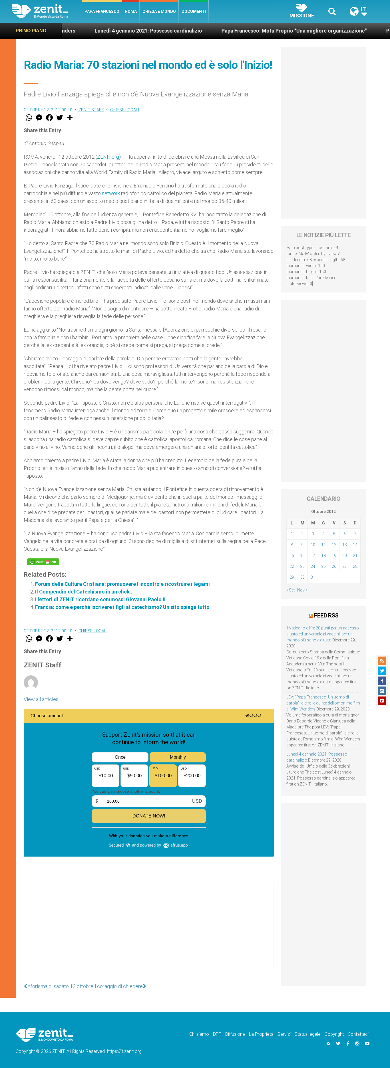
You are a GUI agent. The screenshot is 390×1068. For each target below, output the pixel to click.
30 (302, 577)
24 (313, 566)
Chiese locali (124, 110)
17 (313, 555)
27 (344, 566)
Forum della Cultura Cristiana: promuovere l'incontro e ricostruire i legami (122, 584)
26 (334, 566)
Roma (131, 11)
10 (313, 544)
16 (302, 555)
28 (355, 566)
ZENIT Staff (91, 110)
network (111, 193)
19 (334, 555)
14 (355, 544)
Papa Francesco (102, 11)
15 (292, 555)
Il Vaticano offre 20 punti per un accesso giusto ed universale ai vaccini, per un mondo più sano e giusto (322, 634)
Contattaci (358, 1034)
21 (355, 555)
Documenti (194, 11)
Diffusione (235, 1034)
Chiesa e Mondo (159, 11)
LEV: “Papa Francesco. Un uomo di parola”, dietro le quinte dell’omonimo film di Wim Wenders (323, 703)
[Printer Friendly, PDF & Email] (43, 561)
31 (313, 577)
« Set (290, 590)
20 (344, 555)
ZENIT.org (108, 157)
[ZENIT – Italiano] (47, 11)
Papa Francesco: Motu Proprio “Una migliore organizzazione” (263, 31)
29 (292, 577)
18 (323, 555)
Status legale (308, 1034)
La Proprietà (261, 1034)
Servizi (284, 1034)
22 (292, 566)
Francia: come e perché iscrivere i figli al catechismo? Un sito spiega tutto (122, 607)
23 (302, 566)
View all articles (41, 699)
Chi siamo (199, 1034)
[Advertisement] (149, 931)
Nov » (302, 590)
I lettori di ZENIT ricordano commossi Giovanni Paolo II (100, 599)
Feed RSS (326, 615)
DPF (217, 1034)
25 (323, 566)
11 (323, 544)
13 (344, 544)
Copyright (334, 1034)
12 (334, 544)
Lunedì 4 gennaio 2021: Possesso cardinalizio (117, 31)
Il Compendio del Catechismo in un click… (84, 592)
